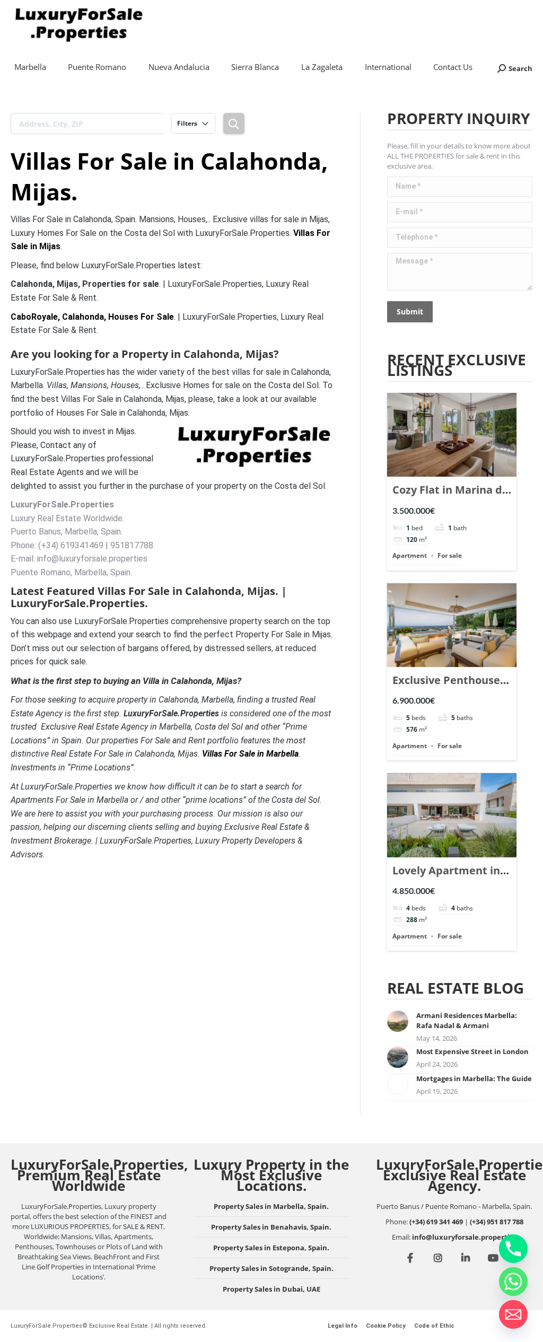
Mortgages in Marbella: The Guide (474, 1078)
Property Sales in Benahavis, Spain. (271, 1227)
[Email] (513, 1314)
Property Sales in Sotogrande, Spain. (271, 1268)
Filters (187, 123)
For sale (449, 555)
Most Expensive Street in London (472, 1051)
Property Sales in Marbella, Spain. (271, 1206)
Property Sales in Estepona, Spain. (271, 1247)
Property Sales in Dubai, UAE (271, 1289)
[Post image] (397, 1021)
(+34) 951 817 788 (496, 1221)
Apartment (409, 555)
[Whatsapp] (513, 1281)
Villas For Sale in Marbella (250, 754)
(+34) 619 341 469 (436, 1221)
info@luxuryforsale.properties (464, 1237)
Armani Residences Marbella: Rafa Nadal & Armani (466, 1020)
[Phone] (513, 1248)
